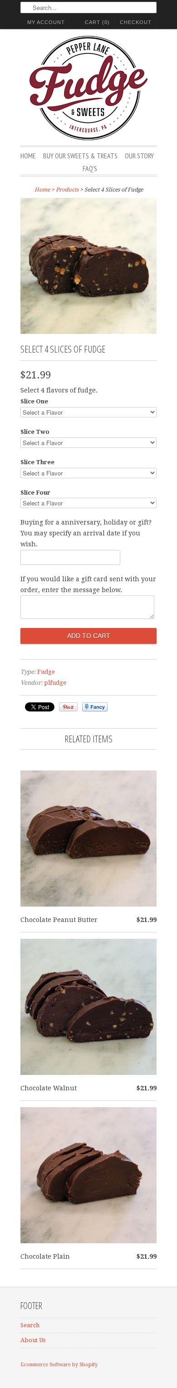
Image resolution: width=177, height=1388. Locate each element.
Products (67, 189)
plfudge (55, 682)
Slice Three (37, 462)
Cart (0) (97, 22)
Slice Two (34, 431)
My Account (46, 22)
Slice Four (35, 492)
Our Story (139, 155)
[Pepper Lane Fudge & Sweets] (88, 89)
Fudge (46, 671)
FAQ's (90, 168)
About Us (32, 1340)
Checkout (136, 22)
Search (29, 1325)
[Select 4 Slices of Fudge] (88, 331)
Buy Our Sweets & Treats (80, 155)
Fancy (95, 706)
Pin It (68, 706)
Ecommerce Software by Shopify (59, 1365)
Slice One (34, 401)
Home (28, 155)
